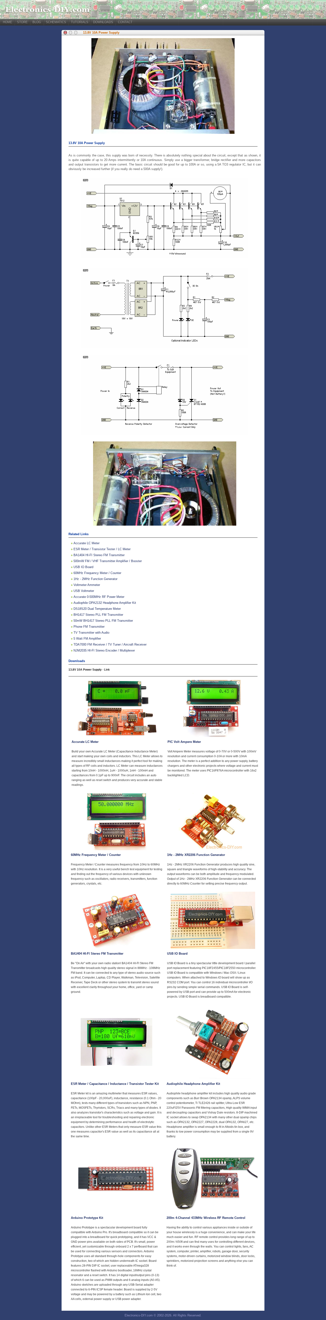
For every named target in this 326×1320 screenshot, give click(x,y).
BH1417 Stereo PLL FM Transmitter (98, 614)
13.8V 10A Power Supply (101, 32)
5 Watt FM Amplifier (87, 638)
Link (107, 669)
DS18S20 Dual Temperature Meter (97, 609)
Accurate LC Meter (87, 543)
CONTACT (125, 22)
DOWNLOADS (103, 22)
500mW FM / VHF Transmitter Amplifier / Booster (108, 561)
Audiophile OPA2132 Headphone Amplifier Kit (105, 603)
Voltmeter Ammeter (87, 585)
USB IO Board (83, 567)
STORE (22, 22)
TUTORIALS (79, 22)
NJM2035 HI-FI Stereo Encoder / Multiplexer (104, 650)
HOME (7, 22)
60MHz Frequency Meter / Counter (97, 573)
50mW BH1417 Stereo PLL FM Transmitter (103, 620)
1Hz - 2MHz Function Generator (95, 579)
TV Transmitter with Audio (91, 632)
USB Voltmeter (84, 591)
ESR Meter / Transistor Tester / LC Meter (102, 549)
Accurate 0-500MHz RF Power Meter (99, 597)
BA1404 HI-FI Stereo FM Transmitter (99, 555)
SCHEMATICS (56, 22)
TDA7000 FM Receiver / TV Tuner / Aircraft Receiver (110, 644)
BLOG (36, 22)
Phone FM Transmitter (89, 626)
